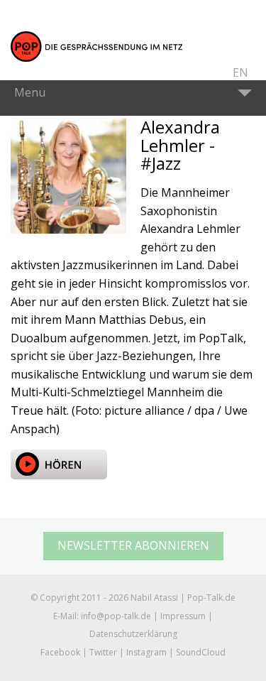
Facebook (60, 652)
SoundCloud (201, 652)
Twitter (103, 652)
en (240, 72)
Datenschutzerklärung (133, 634)
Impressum (183, 616)
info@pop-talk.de (116, 616)
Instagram (146, 652)
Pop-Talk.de (96, 47)
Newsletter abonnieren (133, 545)
